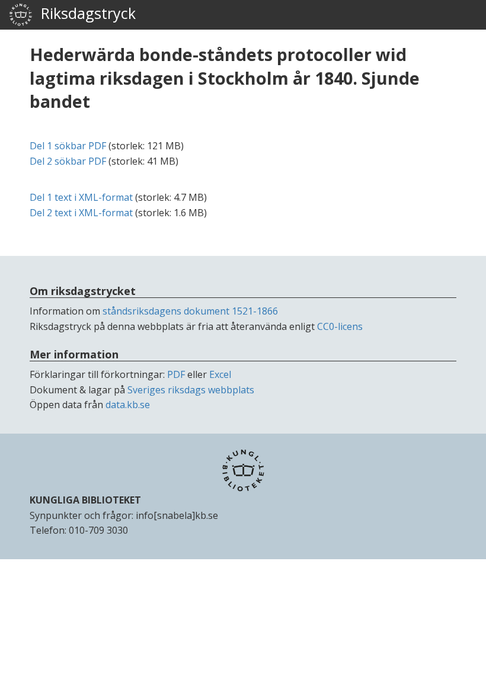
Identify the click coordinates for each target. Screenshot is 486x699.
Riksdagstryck (84, 13)
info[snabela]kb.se (177, 515)
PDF (176, 374)
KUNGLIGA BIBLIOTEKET (85, 499)
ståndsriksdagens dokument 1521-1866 (190, 311)
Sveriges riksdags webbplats (190, 389)
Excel (220, 374)
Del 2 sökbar (68, 161)
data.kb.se (127, 404)
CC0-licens (340, 326)
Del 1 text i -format (81, 197)
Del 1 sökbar (68, 145)
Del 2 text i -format (81, 212)
